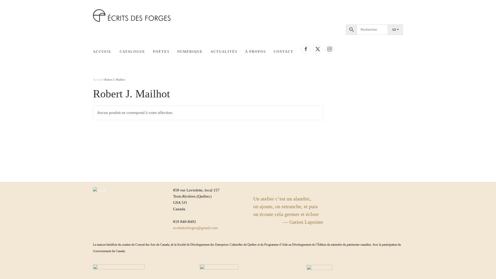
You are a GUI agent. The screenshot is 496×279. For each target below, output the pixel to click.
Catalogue (132, 51)
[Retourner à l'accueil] (132, 15)
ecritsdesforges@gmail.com (195, 228)
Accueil (102, 51)
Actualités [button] (224, 51)
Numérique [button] (190, 51)
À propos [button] (255, 51)
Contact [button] (283, 51)
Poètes (161, 51)
